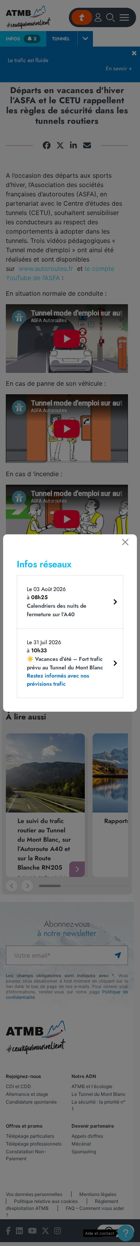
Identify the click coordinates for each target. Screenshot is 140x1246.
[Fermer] (125, 542)
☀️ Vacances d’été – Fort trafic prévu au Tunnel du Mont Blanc (65, 671)
